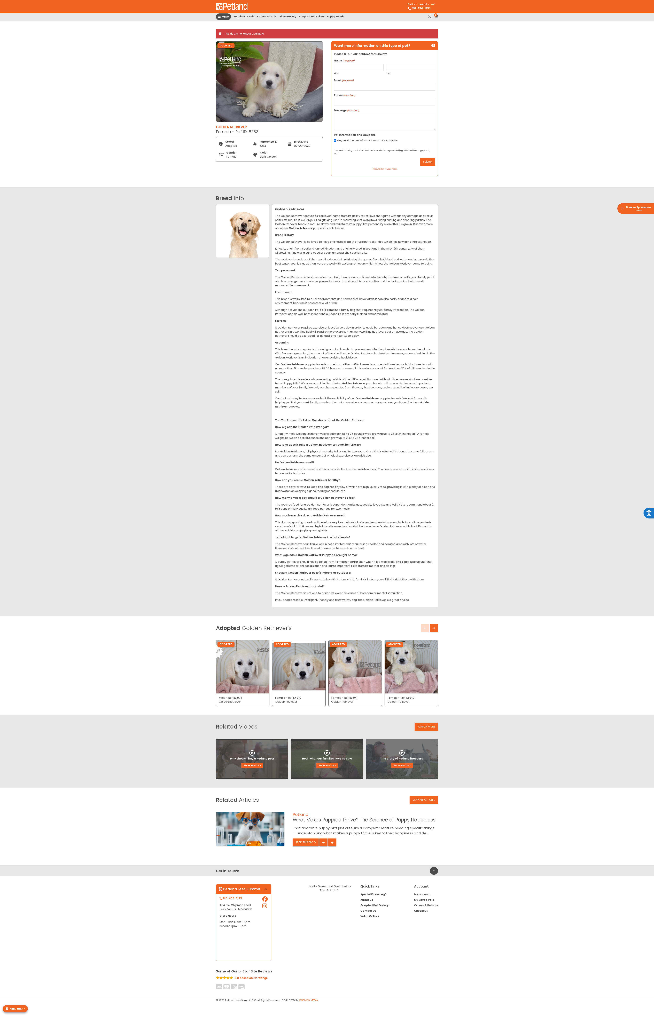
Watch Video (252, 765)
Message (346, 110)
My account (422, 894)
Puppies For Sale (244, 16)
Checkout (421, 911)
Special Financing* (373, 894)
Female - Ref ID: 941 (344, 698)
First (336, 73)
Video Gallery (287, 16)
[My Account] (429, 17)
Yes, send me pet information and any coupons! (367, 140)
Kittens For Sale (267, 16)
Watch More (426, 727)
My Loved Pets (424, 900)
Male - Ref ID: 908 (230, 698)
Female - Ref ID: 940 (401, 698)
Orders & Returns (426, 905)
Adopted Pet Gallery (311, 16)
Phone (344, 95)
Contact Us (368, 911)
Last (388, 73)
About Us (366, 900)
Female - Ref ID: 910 (288, 698)
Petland (300, 814)
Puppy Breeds (335, 16)
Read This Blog (306, 842)
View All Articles (423, 800)
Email (344, 80)
